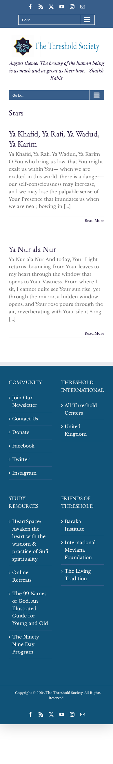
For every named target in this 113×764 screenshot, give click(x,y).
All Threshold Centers (81, 409)
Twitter (21, 459)
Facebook (23, 446)
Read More (94, 220)
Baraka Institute (74, 525)
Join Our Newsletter (24, 401)
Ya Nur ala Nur (32, 249)
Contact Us (25, 419)
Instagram (24, 473)
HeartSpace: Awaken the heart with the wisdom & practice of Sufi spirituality (30, 540)
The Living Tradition (78, 574)
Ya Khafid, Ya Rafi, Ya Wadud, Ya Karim (54, 138)
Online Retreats (22, 576)
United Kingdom (76, 430)
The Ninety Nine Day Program (25, 644)
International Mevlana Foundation (80, 550)
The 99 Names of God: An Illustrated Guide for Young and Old (30, 608)
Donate (20, 432)
